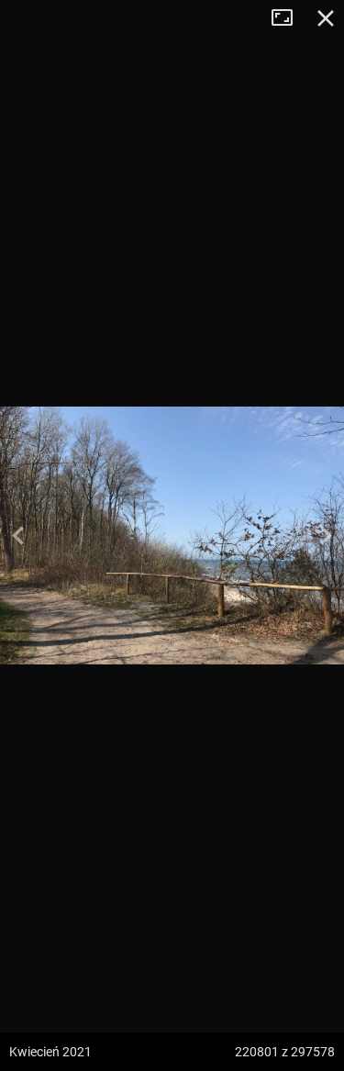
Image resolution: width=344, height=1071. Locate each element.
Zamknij (325, 18)
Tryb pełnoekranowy (289, 18)
